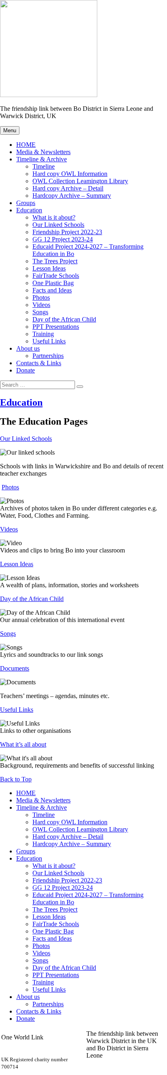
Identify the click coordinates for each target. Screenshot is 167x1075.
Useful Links (49, 341)
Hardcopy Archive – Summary (71, 195)
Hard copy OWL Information (69, 173)
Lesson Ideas (49, 268)
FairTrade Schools (55, 275)
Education (29, 210)
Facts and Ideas (52, 290)
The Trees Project (54, 261)
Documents (14, 668)
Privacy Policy (105, 1070)
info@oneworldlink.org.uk (35, 1044)
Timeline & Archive (41, 159)
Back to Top (16, 779)
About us (28, 348)
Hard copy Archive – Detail (67, 188)
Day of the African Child (64, 319)
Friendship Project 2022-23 (67, 232)
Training (43, 333)
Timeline (43, 166)
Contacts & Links (38, 363)
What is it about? (53, 217)
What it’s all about (23, 744)
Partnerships (48, 355)
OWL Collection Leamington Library (80, 181)
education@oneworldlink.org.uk (42, 1051)
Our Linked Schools (58, 224)
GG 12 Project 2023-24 (62, 239)
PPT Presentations (55, 326)
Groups (25, 202)
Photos (41, 297)
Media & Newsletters (43, 151)
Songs (40, 312)
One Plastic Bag (53, 282)
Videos (41, 304)
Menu (9, 130)
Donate (25, 370)
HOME (26, 144)
